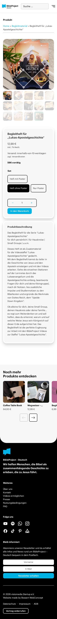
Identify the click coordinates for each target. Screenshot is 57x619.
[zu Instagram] (27, 523)
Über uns (7, 489)
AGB (36, 603)
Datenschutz (9, 603)
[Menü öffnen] (53, 6)
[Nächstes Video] (33, 418)
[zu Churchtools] (27, 531)
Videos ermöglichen (13, 495)
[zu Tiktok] (12, 531)
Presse (6, 499)
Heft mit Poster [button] (17, 178)
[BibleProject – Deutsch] (10, 6)
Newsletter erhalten (28, 575)
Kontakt (7, 492)
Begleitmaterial (19, 26)
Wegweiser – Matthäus (34, 407)
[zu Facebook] (5, 531)
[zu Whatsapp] (20, 523)
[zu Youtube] (5, 523)
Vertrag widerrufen (16, 611)
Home (6, 26)
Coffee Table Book (12, 405)
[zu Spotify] (12, 523)
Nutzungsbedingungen (14, 502)
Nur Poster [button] (38, 188)
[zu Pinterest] (20, 531)
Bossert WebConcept (32, 597)
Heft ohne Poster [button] (18, 188)
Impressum (25, 603)
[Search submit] (46, 6)
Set (9, 170)
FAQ (5, 506)
